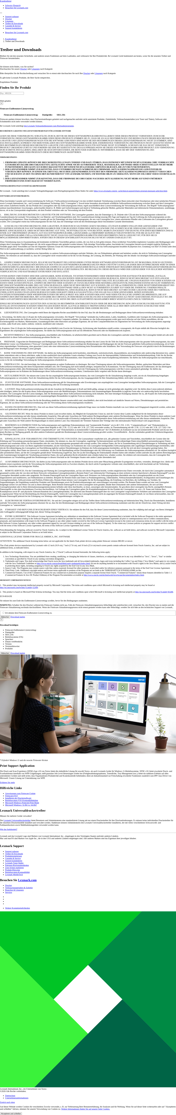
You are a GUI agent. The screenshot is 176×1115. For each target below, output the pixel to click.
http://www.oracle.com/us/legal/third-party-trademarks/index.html (63, 563)
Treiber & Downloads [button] (14, 23)
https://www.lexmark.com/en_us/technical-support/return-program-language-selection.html (130, 191)
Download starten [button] (18, 617)
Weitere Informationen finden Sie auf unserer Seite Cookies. (85, 1109)
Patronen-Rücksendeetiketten (17, 865)
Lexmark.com (27, 880)
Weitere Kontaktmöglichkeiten (17, 908)
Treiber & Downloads (14, 854)
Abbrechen (5, 617)
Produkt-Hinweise (12, 870)
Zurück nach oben (7, 1102)
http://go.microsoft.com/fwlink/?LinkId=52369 (19, 587)
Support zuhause (12, 851)
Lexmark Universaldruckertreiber (17, 820)
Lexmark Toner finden (14, 863)
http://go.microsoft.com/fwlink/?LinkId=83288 (154, 592)
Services (8, 892)
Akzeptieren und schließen (11, 1114)
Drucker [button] (8, 19)
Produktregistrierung (13, 856)
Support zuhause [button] (12, 16)
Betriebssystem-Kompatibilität (17, 872)
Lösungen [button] (9, 21)
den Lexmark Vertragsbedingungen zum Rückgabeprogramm (49, 126)
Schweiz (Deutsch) (13, 5)
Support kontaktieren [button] (13, 28)
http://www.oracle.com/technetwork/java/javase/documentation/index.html (114, 575)
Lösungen (36, 69)
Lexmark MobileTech (14, 875)
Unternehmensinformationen (16, 1098)
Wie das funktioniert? (8, 829)
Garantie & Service (13, 858)
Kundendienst (10, 39)
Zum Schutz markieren (14, 868)
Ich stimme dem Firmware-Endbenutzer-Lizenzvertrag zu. (28, 613)
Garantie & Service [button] (13, 26)
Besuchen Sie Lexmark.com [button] (16, 8)
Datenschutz (10, 1096)
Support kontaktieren (13, 861)
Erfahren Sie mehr (7, 782)
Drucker (23, 69)
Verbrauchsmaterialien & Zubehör (19, 888)
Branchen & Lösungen (14, 890)
